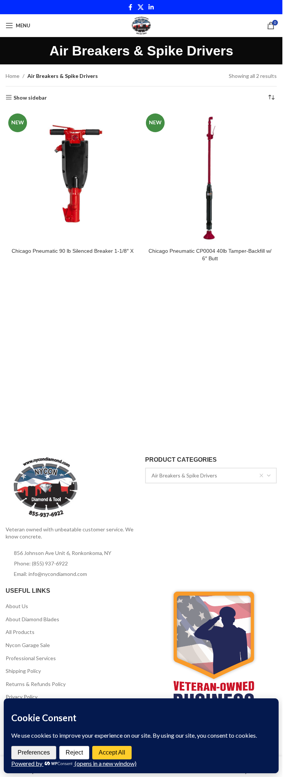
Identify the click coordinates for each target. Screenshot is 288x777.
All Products (20, 632)
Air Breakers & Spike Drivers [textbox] (184, 475)
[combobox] (211, 475)
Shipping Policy (23, 671)
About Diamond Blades (32, 619)
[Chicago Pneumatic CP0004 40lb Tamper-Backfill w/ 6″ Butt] (210, 178)
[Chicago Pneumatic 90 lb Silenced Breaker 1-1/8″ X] (73, 178)
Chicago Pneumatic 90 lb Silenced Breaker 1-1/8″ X (73, 251)
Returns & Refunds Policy (36, 684)
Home (13, 76)
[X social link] (140, 7)
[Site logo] (141, 25)
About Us (17, 606)
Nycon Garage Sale (28, 645)
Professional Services (31, 658)
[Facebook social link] (130, 7)
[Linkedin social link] (151, 7)
